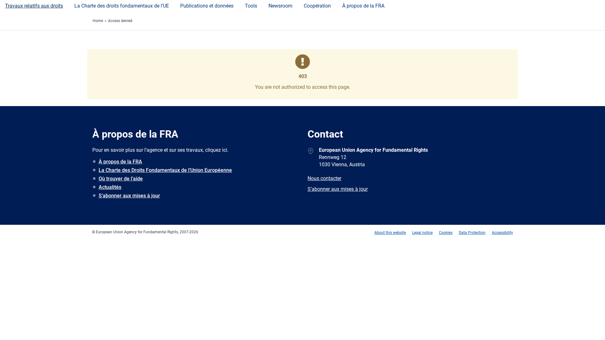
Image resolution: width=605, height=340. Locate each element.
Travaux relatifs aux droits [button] (34, 6)
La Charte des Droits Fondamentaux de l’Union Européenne (165, 170)
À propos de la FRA (363, 6)
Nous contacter (324, 178)
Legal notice (422, 232)
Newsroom (280, 6)
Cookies (445, 232)
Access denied (120, 21)
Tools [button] (251, 6)
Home (98, 21)
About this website (390, 232)
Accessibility (502, 232)
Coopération (317, 6)
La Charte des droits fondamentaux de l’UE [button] (121, 6)
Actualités (110, 187)
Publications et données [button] (206, 6)
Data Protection (472, 232)
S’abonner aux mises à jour (129, 196)
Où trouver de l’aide (121, 179)
